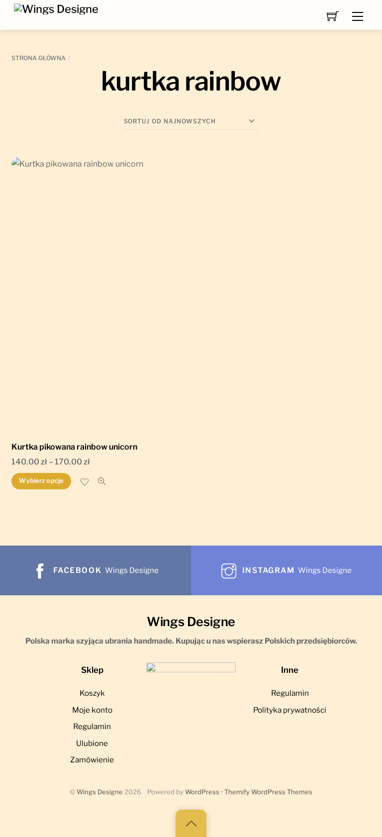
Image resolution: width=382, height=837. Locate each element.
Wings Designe (100, 792)
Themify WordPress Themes (268, 792)
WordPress (202, 792)
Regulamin (92, 726)
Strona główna (38, 58)
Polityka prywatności (289, 710)
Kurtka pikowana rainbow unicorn (74, 447)
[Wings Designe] (56, 7)
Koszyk (92, 693)
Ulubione (92, 743)
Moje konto (92, 710)
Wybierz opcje (41, 480)
